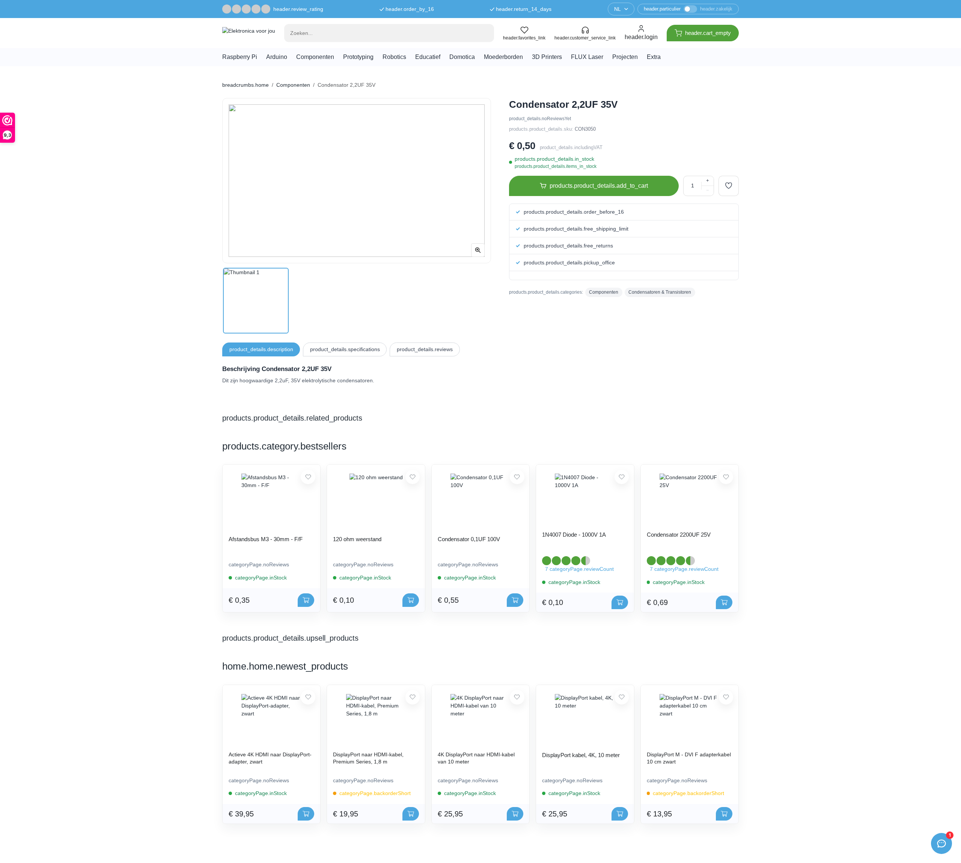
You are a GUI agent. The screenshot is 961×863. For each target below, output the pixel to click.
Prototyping (358, 57)
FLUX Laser (587, 57)
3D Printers (547, 57)
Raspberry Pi (239, 57)
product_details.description (261, 349)
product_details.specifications (345, 349)
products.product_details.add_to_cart (599, 186)
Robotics (394, 57)
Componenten (315, 57)
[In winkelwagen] (306, 600)
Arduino (276, 57)
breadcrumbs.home (245, 85)
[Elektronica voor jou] (248, 33)
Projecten (625, 57)
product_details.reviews (425, 349)
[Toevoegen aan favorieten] (728, 186)
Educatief (427, 57)
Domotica (462, 57)
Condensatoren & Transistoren (659, 292)
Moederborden (503, 57)
